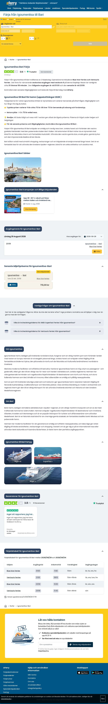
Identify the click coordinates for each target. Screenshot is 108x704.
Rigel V (33, 481)
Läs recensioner (46, 72)
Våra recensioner (10, 685)
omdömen (56, 8)
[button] (99, 8)
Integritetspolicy (43, 651)
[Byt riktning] (53, 27)
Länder (48, 8)
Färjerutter (27, 8)
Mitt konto (91, 8)
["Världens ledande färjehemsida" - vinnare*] (12, 3)
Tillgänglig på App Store (83, 672)
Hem (9, 8)
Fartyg (82, 8)
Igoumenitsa (90, 243)
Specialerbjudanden (70, 8)
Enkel (11, 19)
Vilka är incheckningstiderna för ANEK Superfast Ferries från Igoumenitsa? (44, 323)
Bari (100, 243)
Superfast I (48, 461)
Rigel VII (18, 461)
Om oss (31, 681)
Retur (4, 19)
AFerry (6, 667)
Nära (103, 698)
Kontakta (32, 678)
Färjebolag (17, 8)
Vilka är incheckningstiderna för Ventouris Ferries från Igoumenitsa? (42, 331)
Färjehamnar (38, 8)
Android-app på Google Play (97, 672)
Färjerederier (8, 675)
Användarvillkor (34, 685)
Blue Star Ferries (95, 246)
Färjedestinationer (10, 672)
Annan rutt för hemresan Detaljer (23, 20)
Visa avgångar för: (73, 236)
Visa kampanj (30, 209)
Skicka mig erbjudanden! (82, 644)
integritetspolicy (6, 699)
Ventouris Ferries (14, 577)
